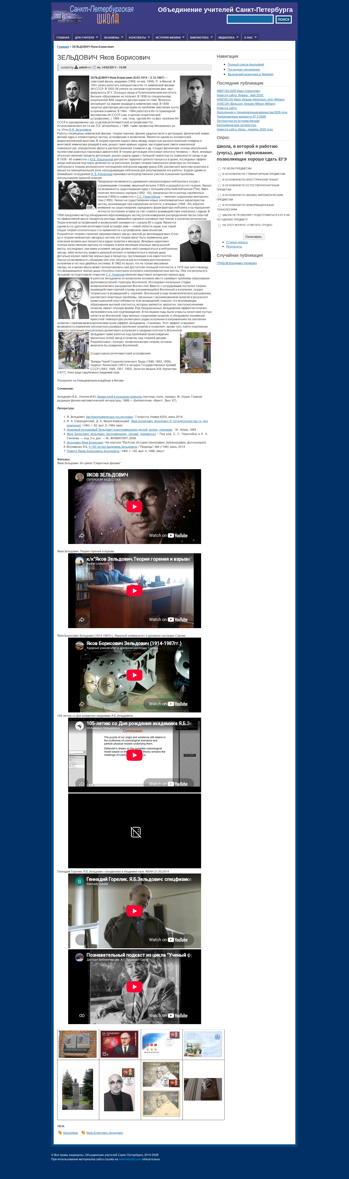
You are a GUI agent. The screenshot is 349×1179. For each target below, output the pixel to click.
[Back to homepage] (92, 23)
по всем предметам (236, 168)
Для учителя (83, 37)
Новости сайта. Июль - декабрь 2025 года (245, 129)
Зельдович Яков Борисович (85, 442)
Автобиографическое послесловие (109, 417)
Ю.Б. (101, 159)
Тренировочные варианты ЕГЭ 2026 (241, 116)
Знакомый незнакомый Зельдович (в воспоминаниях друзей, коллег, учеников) (119, 429)
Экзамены (110, 37)
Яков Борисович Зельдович (104, 1133)
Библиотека (198, 37)
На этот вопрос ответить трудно (247, 225)
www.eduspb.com (130, 1159)
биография (70, 1133)
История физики (167, 37)
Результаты (234, 246)
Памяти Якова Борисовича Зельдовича (93, 451)
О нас (247, 37)
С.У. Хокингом (115, 274)
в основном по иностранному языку (250, 179)
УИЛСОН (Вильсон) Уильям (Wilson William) (246, 103)
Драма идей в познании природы (119, 396)
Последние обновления (244, 69)
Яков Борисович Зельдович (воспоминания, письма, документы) (111, 434)
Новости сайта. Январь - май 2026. (240, 95)
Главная (63, 37)
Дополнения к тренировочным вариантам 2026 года (252, 112)
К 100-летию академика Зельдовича (113, 446)
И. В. (102, 174)
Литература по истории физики (238, 121)
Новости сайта (227, 108)
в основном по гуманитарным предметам (253, 174)
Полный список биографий (246, 64)
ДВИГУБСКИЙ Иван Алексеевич (238, 91)
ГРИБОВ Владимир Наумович (237, 263)
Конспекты (136, 37)
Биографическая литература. (237, 125)
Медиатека (225, 37)
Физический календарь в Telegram (251, 74)
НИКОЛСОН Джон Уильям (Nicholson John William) (251, 99)
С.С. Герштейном (148, 196)
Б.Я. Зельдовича (80, 129)
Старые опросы (237, 242)
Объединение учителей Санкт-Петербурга (225, 9)
